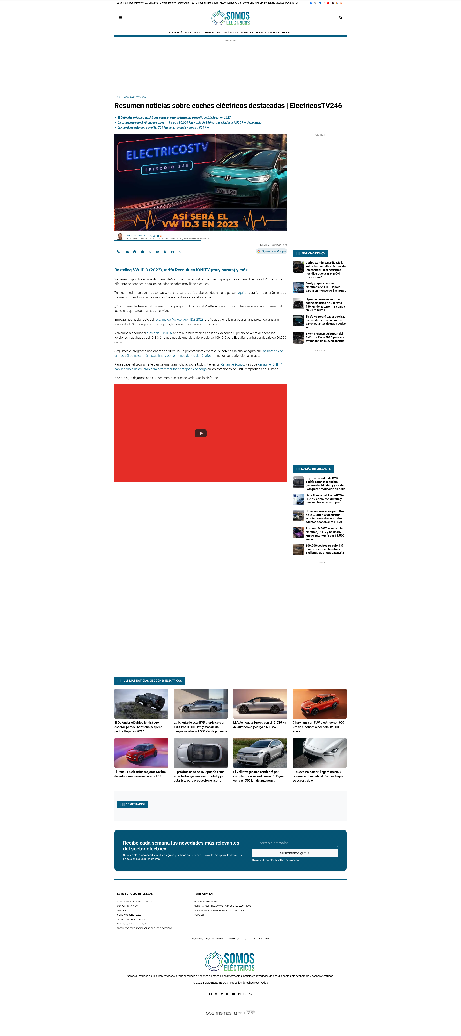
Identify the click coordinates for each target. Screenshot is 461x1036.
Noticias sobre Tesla (129, 915)
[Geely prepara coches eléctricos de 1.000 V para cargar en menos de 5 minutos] (298, 287)
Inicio (117, 97)
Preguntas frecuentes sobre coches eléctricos (144, 928)
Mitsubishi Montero (207, 3)
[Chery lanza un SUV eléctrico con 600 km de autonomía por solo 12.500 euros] (320, 703)
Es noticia (122, 3)
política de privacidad (289, 860)
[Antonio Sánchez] (120, 236)
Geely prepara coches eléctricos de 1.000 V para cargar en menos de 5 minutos (326, 287)
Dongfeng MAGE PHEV (255, 3)
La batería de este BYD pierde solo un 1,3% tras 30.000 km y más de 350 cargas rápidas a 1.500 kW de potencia (190, 122)
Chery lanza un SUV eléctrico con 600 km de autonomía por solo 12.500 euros (318, 727)
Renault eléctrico (232, 364)
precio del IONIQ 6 (159, 333)
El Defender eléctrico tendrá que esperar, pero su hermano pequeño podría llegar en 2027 (174, 117)
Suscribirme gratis (294, 853)
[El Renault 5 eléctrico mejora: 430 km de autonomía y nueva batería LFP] (141, 752)
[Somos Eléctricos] (230, 17)
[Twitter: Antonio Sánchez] (150, 235)
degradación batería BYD (143, 3)
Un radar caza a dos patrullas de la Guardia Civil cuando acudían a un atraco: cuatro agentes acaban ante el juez (325, 516)
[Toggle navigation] (120, 17)
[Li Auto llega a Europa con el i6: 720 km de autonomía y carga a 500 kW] (260, 703)
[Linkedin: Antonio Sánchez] (158, 235)
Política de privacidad (256, 938)
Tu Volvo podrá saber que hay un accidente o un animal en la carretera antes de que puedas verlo (326, 322)
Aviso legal (234, 938)
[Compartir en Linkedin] (172, 251)
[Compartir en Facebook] (142, 251)
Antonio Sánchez (137, 235)
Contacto (197, 938)
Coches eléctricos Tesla (131, 919)
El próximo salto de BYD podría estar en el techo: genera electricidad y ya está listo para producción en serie (325, 483)
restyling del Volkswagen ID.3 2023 (179, 319)
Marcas (121, 910)
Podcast (199, 915)
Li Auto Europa (168, 3)
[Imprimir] (134, 251)
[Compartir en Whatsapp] (180, 251)
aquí (240, 293)
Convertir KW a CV (127, 906)
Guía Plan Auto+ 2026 (206, 901)
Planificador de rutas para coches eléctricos (220, 910)
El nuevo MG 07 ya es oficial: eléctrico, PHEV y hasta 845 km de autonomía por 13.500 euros (325, 534)
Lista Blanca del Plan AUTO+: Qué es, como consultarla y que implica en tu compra (325, 499)
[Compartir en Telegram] (165, 251)
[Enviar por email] (127, 251)
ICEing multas (276, 3)
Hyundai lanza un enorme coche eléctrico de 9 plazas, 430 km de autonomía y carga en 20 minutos (325, 304)
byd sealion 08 (186, 3)
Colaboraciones (215, 938)
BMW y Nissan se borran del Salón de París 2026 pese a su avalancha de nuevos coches (326, 337)
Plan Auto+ (291, 3)
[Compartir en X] (150, 251)
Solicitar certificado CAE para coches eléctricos (222, 906)
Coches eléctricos (135, 97)
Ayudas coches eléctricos (132, 924)
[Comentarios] (118, 251)
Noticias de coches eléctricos (134, 901)
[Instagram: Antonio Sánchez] (154, 235)
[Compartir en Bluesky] (157, 251)
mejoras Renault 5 (230, 3)
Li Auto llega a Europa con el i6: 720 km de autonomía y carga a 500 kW (163, 127)
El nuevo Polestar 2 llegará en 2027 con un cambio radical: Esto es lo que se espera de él (318, 776)
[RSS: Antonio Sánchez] (161, 235)
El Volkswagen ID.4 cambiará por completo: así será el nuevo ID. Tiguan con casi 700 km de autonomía (259, 776)
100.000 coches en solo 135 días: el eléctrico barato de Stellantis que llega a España (325, 549)
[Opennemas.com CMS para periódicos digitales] (230, 1016)
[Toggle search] (340, 17)
